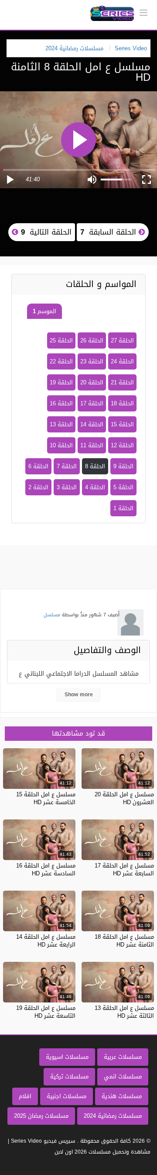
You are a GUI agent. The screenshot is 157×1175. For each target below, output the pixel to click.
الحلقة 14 (91, 424)
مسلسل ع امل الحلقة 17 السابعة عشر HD (124, 869)
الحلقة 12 (122, 445)
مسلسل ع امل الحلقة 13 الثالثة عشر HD (124, 1011)
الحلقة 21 (122, 382)
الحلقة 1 (123, 508)
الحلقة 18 (122, 403)
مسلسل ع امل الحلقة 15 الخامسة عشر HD (45, 798)
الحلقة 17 (91, 403)
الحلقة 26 (91, 340)
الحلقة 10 (61, 445)
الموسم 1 (44, 311)
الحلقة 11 (91, 445)
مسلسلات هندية (122, 1096)
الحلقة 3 (67, 487)
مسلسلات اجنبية (66, 1096)
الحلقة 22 (61, 361)
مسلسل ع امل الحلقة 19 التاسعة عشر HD (45, 1011)
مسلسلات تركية (69, 1076)
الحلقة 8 (95, 466)
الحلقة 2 (38, 487)
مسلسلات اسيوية (67, 1056)
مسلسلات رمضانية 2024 (113, 1115)
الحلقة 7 (67, 466)
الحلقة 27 (122, 340)
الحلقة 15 (122, 424)
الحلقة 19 (61, 382)
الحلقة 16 (61, 403)
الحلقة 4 (95, 487)
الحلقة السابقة (109, 232)
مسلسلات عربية (123, 1056)
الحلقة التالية (45, 232)
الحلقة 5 (123, 487)
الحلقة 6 (38, 466)
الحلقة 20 (91, 382)
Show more (79, 694)
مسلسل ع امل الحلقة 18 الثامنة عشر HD (124, 940)
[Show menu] (143, 12)
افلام (25, 1096)
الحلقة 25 (61, 340)
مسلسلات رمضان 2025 (41, 1115)
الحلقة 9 (123, 466)
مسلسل (52, 614)
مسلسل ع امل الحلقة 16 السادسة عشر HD (45, 869)
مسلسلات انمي (123, 1076)
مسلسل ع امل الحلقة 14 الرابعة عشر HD (45, 940)
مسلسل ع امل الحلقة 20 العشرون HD (124, 798)
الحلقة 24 (122, 361)
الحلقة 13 (61, 424)
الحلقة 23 (91, 361)
